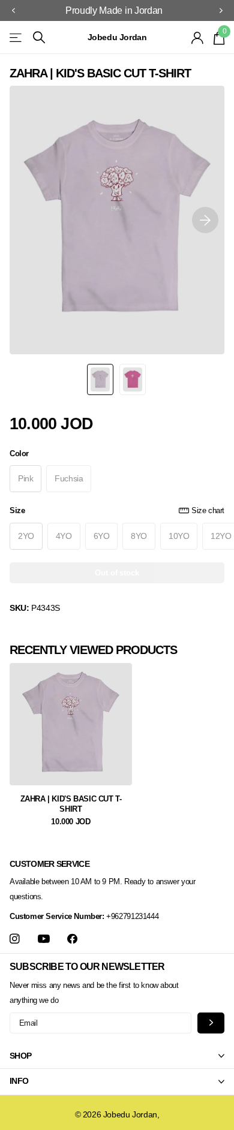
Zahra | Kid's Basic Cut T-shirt (71, 804)
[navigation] (13, 11)
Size (117, 510)
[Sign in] (197, 37)
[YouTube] (44, 939)
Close (117, 1055)
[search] (39, 37)
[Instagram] (15, 939)
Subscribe (210, 1023)
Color (19, 453)
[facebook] (72, 939)
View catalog (16, 37)
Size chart (207, 510)
